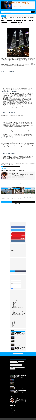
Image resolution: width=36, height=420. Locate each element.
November (14, 300)
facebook (29, 201)
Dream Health (13, 249)
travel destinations (15, 17)
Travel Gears (20, 361)
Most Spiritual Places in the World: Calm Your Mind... (17, 308)
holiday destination (15, 364)
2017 (13, 319)
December (14, 299)
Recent (12, 271)
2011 (12, 325)
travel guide (22, 367)
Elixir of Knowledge (14, 248)
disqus (18, 201)
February (14, 316)
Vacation (12, 408)
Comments (23, 271)
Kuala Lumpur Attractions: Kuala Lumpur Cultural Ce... (17, 315)
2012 (12, 324)
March (14, 306)
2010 (13, 326)
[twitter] (17, 355)
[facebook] (16, 355)
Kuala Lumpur (6, 17)
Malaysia (10, 17)
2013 (12, 323)
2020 (13, 298)
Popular (18, 271)
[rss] (19, 355)
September (14, 302)
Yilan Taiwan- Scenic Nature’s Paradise (18, 313)
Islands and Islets (13, 248)
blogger (6, 201)
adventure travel (14, 362)
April (13, 305)
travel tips (13, 368)
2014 (13, 322)
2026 (13, 294)
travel (12, 365)
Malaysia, (16, 24)
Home (2, 17)
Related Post (3, 185)
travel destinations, (21, 24)
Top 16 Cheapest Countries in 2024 (29, 195)
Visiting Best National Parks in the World (17, 312)
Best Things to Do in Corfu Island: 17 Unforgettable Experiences (6, 196)
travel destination (18, 365)
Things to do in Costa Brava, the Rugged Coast (17, 310)
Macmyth (12, 250)
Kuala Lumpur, (13, 24)
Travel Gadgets (14, 361)
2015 (12, 321)
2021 (12, 297)
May (13, 304)
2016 (12, 320)
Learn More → (12, 403)
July (13, 303)
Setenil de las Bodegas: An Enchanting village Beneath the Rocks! (17, 196)
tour (21, 364)
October (14, 301)
